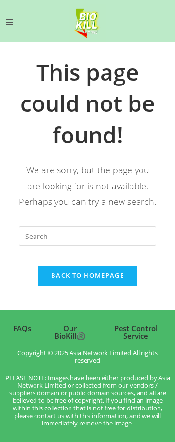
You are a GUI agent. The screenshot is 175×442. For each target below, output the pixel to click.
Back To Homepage (87, 275)
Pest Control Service (136, 331)
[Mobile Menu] (9, 22)
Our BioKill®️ (70, 331)
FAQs (22, 328)
